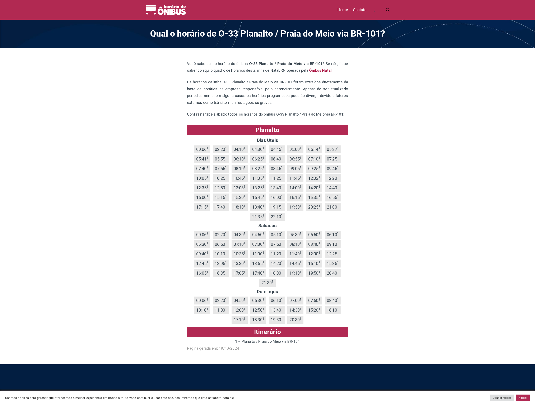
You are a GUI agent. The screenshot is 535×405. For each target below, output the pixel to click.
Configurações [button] (502, 397)
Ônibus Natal (320, 70)
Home (343, 10)
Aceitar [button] (522, 397)
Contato (359, 10)
